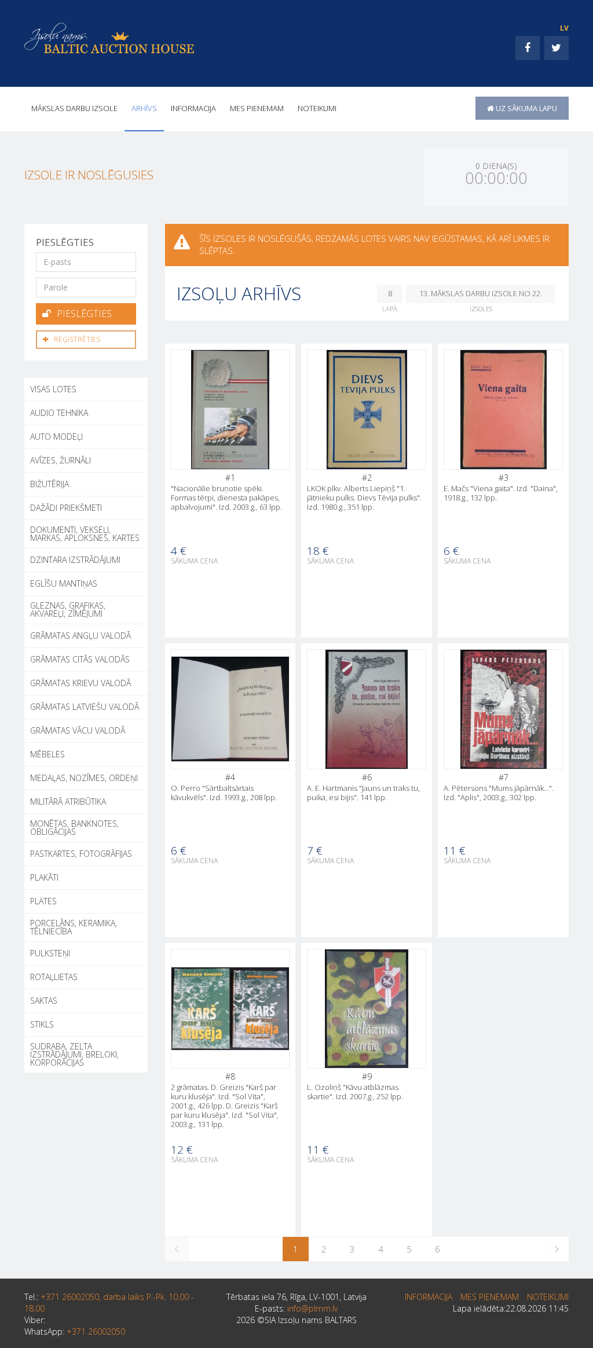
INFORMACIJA (193, 108)
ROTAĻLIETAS (54, 976)
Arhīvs (144, 108)
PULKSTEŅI (50, 953)
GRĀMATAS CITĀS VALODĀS (80, 659)
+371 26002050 (96, 1331)
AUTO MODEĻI (56, 436)
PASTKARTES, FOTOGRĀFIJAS (81, 853)
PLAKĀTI (44, 877)
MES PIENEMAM (257, 108)
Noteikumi (317, 108)
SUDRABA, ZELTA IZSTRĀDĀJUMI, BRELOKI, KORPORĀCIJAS (74, 1054)
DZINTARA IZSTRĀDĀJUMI (75, 559)
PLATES (43, 901)
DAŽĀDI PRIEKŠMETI (66, 507)
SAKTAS (43, 1000)
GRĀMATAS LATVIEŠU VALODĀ (84, 706)
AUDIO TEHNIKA (59, 412)
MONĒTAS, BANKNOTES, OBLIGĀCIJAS (74, 827)
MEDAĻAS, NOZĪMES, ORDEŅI (84, 777)
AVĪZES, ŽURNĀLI (60, 460)
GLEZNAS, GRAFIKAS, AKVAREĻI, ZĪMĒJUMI (67, 609)
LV (564, 28)
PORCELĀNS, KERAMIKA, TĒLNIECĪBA (73, 927)
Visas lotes (53, 389)
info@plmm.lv (312, 1308)
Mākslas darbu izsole (74, 108)
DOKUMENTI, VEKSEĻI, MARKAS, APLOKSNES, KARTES (85, 533)
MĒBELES (47, 754)
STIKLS (42, 1024)
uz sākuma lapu (525, 108)
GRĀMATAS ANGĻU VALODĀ (80, 635)
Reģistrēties (77, 339)
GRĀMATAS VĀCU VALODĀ (77, 730)
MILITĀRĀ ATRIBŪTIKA (68, 801)
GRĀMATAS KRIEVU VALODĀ (80, 682)
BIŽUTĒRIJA (49, 483)
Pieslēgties (84, 313)
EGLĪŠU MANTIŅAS (63, 583)
